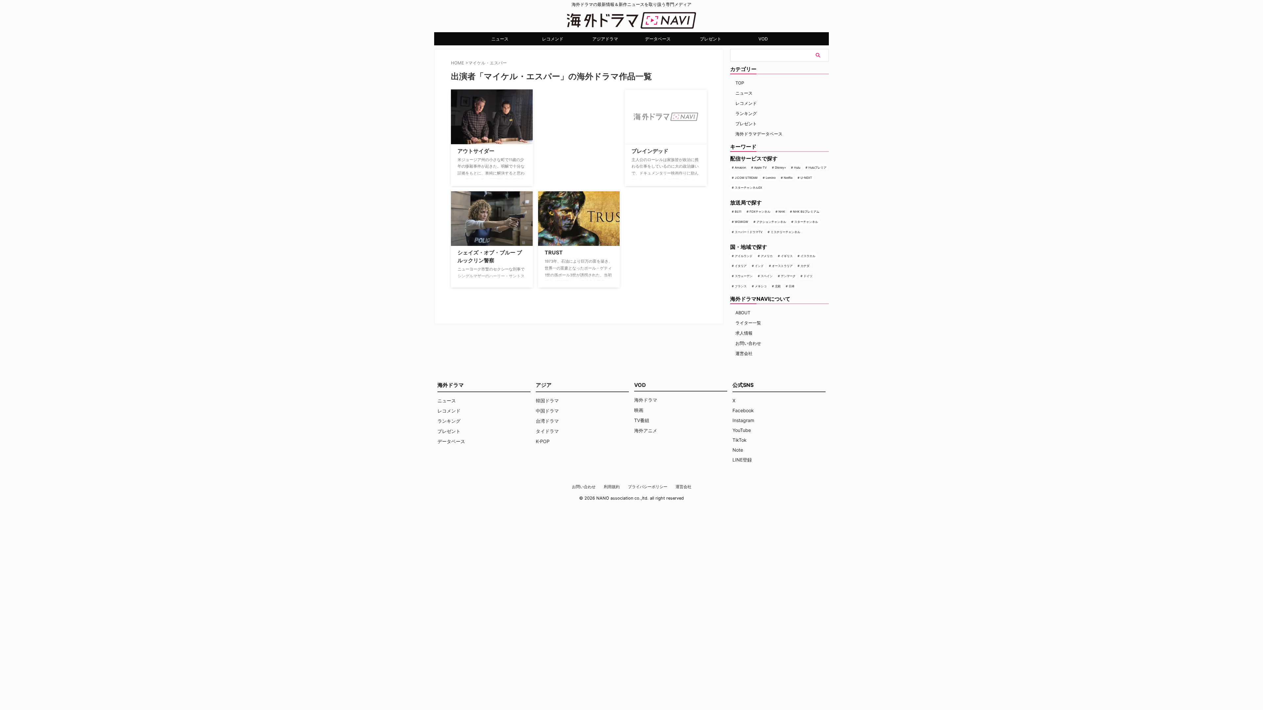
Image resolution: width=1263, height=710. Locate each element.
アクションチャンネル (771, 222)
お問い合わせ (748, 343)
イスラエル (808, 256)
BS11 (738, 211)
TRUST (554, 252)
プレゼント (710, 38)
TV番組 (641, 420)
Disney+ (780, 167)
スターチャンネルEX (748, 187)
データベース (658, 38)
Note (737, 450)
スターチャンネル (806, 222)
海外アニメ (645, 430)
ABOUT (742, 312)
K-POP (543, 441)
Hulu (797, 167)
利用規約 (612, 486)
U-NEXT (806, 177)
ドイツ (808, 276)
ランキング (746, 113)
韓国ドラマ (547, 400)
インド (759, 266)
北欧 (778, 286)
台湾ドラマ (547, 421)
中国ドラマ (547, 411)
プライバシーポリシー (647, 486)
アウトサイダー (476, 151)
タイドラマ (547, 431)
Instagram (743, 420)
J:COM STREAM (746, 177)
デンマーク (788, 276)
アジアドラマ (605, 38)
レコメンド (552, 38)
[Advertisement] (571, 130)
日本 (792, 286)
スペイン (767, 276)
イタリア (741, 266)
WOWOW (741, 222)
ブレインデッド (650, 151)
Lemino (771, 177)
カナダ (805, 266)
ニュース (499, 38)
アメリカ (767, 256)
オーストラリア (782, 266)
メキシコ (761, 286)
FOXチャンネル (760, 211)
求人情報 (744, 333)
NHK (782, 211)
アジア (544, 385)
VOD (763, 38)
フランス (741, 286)
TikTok (739, 440)
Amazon (740, 167)
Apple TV (760, 167)
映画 (638, 410)
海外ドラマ (645, 400)
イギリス (787, 256)
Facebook (743, 410)
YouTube (741, 430)
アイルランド (744, 256)
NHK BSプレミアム (806, 211)
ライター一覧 (748, 322)
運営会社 (744, 353)
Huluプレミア (817, 167)
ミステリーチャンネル (785, 232)
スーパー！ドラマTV (748, 232)
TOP (739, 82)
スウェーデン (744, 276)
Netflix (788, 177)
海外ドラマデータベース (758, 133)
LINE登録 (742, 459)
